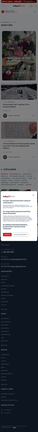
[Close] (33, 195)
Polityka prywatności (20, 234)
